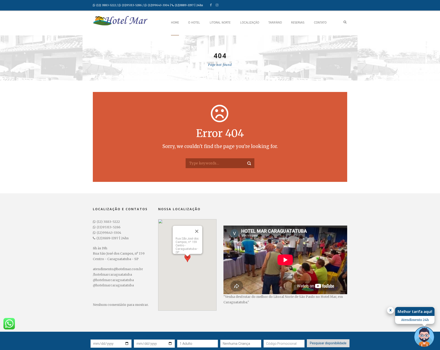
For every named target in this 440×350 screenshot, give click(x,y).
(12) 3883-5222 (106, 5)
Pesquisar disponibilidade (328, 343)
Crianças (226, 336)
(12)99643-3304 (158, 5)
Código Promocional (278, 336)
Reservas (297, 22)
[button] (187, 260)
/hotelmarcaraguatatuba (112, 274)
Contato (320, 22)
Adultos (182, 336)
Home (175, 22)
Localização (249, 22)
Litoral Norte (220, 22)
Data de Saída (144, 336)
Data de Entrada (102, 336)
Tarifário (275, 22)
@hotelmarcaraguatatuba (113, 280)
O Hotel (194, 22)
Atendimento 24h (415, 320)
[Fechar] (196, 231)
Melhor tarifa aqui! (414, 311)
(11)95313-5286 (132, 5)
